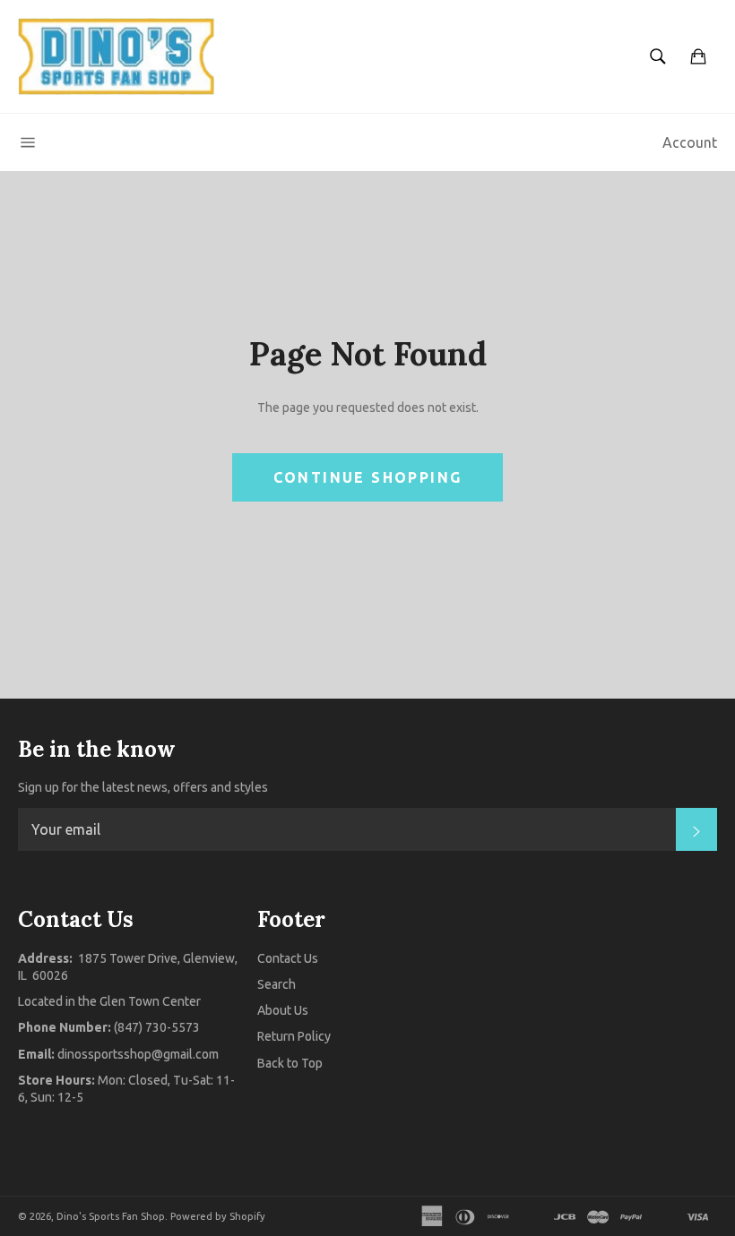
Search (276, 984)
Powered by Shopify (217, 1216)
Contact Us (287, 958)
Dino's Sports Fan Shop (110, 1216)
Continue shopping (368, 477)
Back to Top (290, 1063)
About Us (282, 1010)
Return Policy (294, 1036)
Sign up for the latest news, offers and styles (143, 787)
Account (689, 142)
